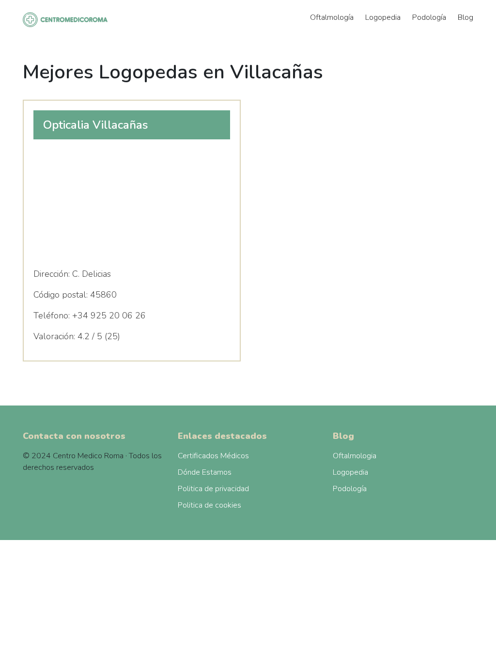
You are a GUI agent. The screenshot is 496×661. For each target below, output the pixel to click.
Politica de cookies (209, 505)
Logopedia (383, 17)
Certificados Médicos (213, 456)
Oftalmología (332, 17)
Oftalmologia (354, 456)
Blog (465, 17)
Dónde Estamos (205, 472)
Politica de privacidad (213, 488)
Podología (429, 17)
